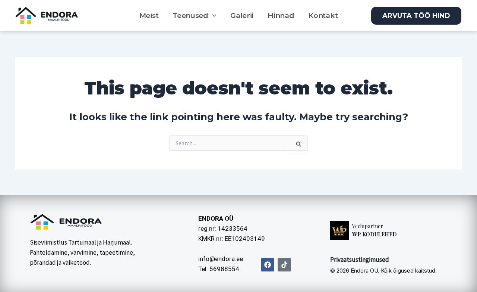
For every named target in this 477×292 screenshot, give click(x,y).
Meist (149, 15)
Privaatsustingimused (359, 259)
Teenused (190, 15)
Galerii (241, 15)
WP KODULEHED (374, 234)
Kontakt (323, 15)
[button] (212, 16)
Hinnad (281, 15)
